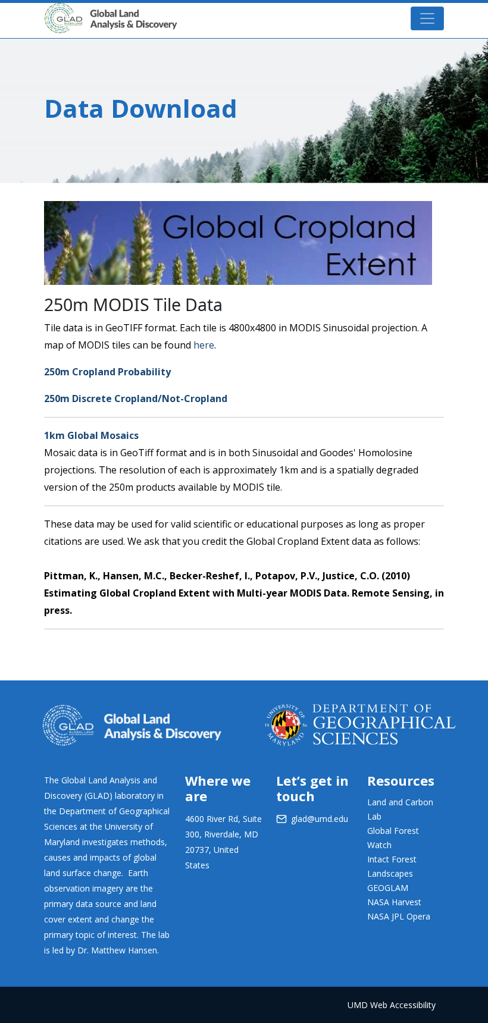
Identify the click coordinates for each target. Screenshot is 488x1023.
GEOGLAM (387, 887)
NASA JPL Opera (398, 916)
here (203, 345)
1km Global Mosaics (91, 435)
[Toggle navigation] (427, 18)
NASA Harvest (394, 902)
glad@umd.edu (319, 818)
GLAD (194, 12)
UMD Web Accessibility (392, 1005)
